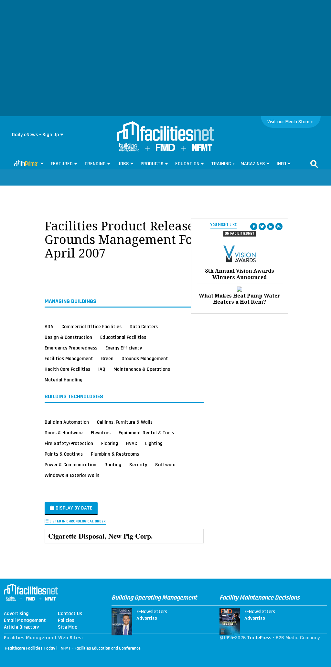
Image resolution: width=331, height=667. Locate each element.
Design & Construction (68, 337)
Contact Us (70, 613)
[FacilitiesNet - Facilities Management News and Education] (165, 131)
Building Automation (67, 422)
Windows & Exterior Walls (72, 475)
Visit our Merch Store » (290, 122)
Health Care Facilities (67, 369)
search (314, 163)
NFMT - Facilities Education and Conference (101, 648)
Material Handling (63, 380)
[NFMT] (202, 149)
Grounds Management (145, 358)
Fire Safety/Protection (69, 443)
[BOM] (129, 150)
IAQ (101, 369)
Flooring (109, 443)
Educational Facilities (123, 337)
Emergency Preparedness (71, 348)
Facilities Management (69, 358)
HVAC (131, 443)
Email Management (25, 620)
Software (165, 464)
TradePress (259, 637)
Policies (66, 620)
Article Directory (21, 627)
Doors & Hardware (64, 432)
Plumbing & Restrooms (115, 453)
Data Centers (144, 326)
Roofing (112, 464)
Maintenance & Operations (141, 369)
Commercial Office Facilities (91, 326)
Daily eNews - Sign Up (35, 134)
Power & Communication (70, 464)
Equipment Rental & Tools (146, 432)
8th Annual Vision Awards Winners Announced (239, 274)
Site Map (67, 627)
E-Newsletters (151, 611)
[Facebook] (253, 226)
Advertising (16, 613)
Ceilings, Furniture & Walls (125, 422)
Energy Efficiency (123, 348)
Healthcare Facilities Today (30, 648)
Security (138, 464)
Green (107, 358)
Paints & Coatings (64, 453)
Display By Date (73, 508)
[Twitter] (262, 226)
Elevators (101, 432)
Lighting (154, 443)
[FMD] (165, 149)
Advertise (146, 618)
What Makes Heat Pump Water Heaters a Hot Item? (239, 299)
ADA (49, 326)
